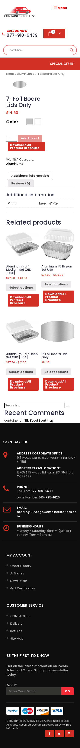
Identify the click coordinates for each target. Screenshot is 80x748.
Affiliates (17, 573)
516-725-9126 (49, 497)
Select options (21, 287)
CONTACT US (20, 616)
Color (12, 122)
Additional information (30, 176)
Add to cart (30, 138)
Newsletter (18, 581)
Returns (16, 631)
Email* (11, 685)
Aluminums (24, 74)
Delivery (16, 623)
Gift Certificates (22, 588)
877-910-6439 (42, 491)
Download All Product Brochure (24, 146)
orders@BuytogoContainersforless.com (47, 514)
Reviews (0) (20, 183)
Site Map (16, 638)
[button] (30, 121)
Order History (20, 566)
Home (10, 74)
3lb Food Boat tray (39, 420)
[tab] (30, 176)
